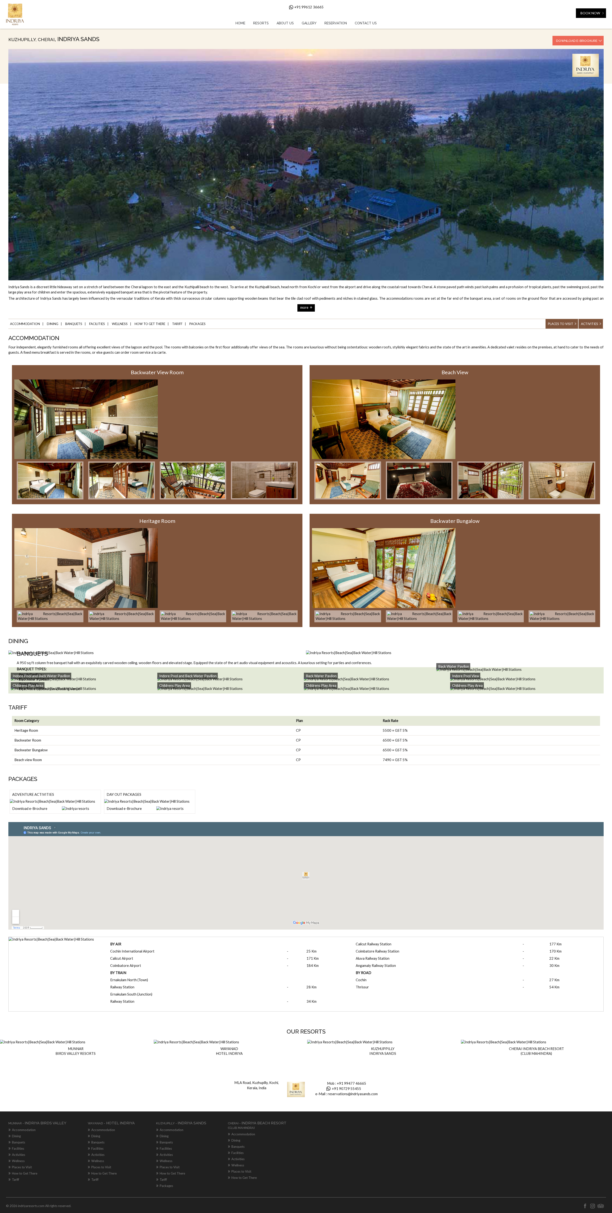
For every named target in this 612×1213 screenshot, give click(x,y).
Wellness (120, 324)
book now (590, 13)
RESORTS (261, 23)
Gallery (309, 23)
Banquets (73, 324)
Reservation (335, 23)
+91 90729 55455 (346, 1089)
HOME (240, 23)
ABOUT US (285, 23)
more (306, 307)
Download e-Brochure (576, 41)
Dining (52, 324)
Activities (589, 324)
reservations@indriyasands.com (353, 1094)
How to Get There (150, 324)
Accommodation (25, 324)
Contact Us (366, 23)
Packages (197, 324)
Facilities (97, 324)
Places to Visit (560, 324)
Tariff (177, 324)
